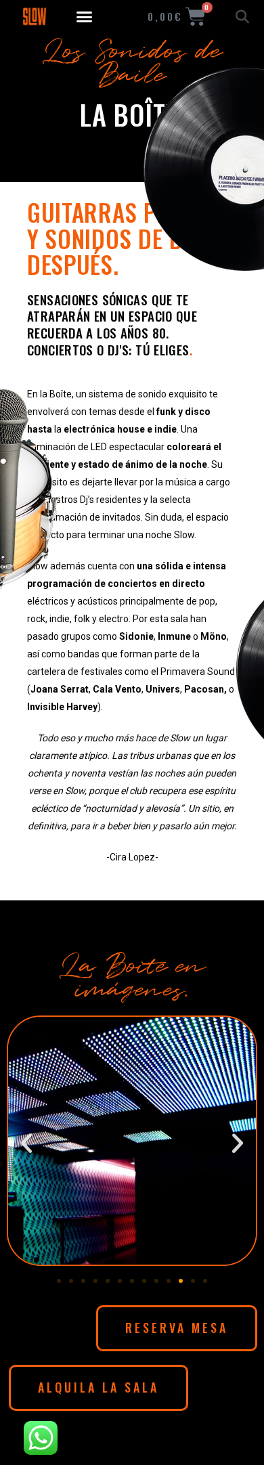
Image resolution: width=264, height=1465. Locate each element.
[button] (84, 17)
